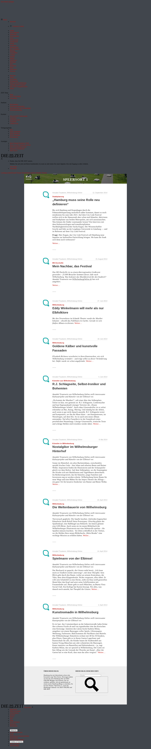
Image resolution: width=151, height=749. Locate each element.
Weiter (56, 243)
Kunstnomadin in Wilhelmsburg (75, 612)
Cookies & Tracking (16, 742)
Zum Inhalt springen (7, 2)
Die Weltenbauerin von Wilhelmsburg (79, 507)
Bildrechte (14, 730)
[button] (4, 20)
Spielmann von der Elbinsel (72, 558)
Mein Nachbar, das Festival (72, 266)
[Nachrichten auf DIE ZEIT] (12, 157)
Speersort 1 (75, 179)
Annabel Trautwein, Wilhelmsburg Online (67, 193)
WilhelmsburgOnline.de (82, 279)
